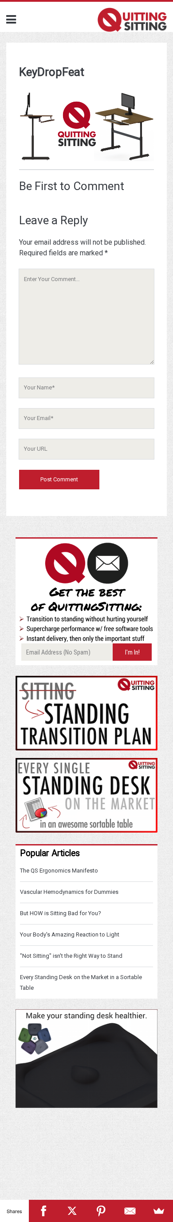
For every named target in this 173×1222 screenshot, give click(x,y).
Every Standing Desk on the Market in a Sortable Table (81, 982)
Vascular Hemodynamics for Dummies (69, 892)
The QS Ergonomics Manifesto (59, 870)
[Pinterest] (100, 1211)
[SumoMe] (158, 1211)
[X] (72, 1211)
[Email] (129, 1211)
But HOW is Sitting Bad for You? (60, 913)
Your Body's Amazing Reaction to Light (69, 934)
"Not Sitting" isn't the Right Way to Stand (71, 955)
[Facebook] (43, 1211)
